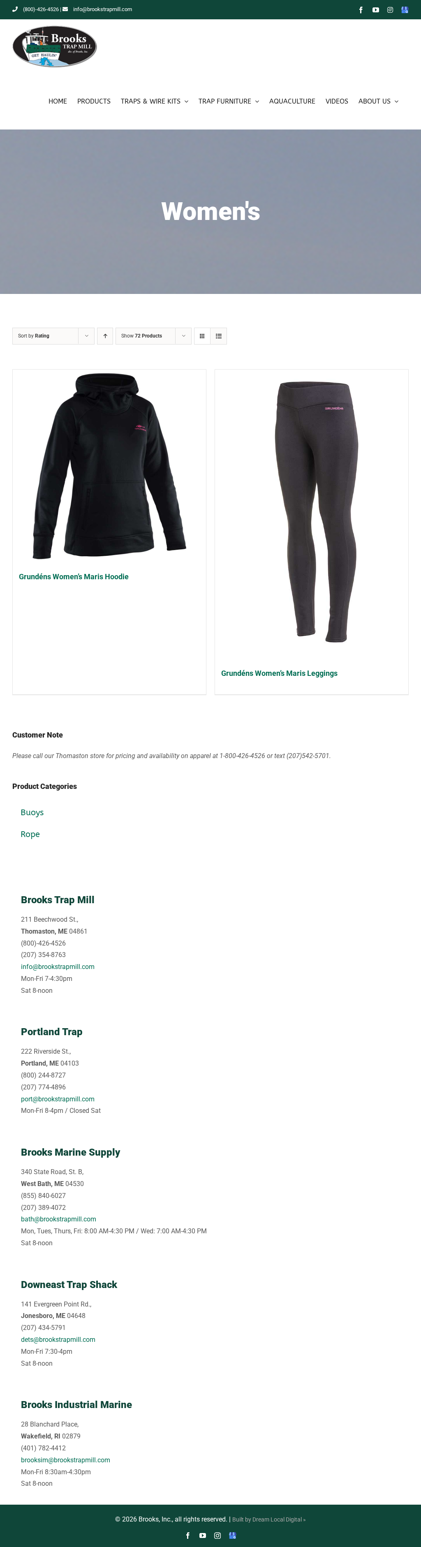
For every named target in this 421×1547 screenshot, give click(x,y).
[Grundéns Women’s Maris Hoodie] (109, 466)
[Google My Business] (232, 1535)
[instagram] (217, 1535)
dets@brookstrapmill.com (58, 1340)
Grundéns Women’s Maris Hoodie (74, 576)
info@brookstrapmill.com (102, 9)
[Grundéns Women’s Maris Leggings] (311, 514)
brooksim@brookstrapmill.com (65, 1460)
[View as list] (218, 336)
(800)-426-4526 (41, 9)
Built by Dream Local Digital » (269, 1519)
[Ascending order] (105, 336)
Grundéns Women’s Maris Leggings (279, 673)
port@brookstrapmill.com (58, 1099)
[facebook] (188, 1535)
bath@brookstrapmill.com (58, 1219)
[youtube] (202, 1535)
